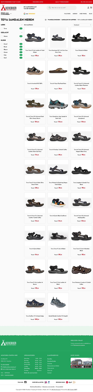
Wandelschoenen (54, 19)
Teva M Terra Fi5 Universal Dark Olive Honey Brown (35, 117)
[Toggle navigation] (6, 13)
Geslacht (5, 32)
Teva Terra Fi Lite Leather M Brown (35, 283)
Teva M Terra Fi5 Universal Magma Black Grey (81, 150)
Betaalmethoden (51, 361)
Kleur (3, 40)
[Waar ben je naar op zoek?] (50, 7)
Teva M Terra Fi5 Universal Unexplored (81, 117)
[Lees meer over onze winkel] (81, 363)
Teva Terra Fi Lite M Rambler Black (81, 249)
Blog (90, 13)
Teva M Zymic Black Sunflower (58, 215)
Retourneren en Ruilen (53, 365)
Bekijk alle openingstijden (30, 372)
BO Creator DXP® (72, 389)
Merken (75, 13)
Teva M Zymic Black (34, 248)
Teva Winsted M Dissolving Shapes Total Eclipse (58, 183)
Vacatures (67, 13)
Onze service (50, 368)
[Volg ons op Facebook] (25, 382)
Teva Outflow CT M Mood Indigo (35, 316)
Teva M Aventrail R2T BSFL (34, 83)
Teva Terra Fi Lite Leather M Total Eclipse (35, 51)
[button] (88, 8)
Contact (49, 372)
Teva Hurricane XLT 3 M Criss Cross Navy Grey (58, 51)
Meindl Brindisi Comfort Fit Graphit (58, 316)
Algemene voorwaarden (48, 386)
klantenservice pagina (79, 345)
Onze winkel (83, 13)
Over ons (49, 370)
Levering (49, 363)
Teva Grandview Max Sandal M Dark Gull (58, 117)
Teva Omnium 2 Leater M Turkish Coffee (81, 283)
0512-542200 (5, 364)
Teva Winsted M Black (81, 50)
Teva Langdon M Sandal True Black (81, 183)
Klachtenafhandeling (35, 386)
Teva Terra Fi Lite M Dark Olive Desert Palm (35, 183)
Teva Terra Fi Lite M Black (58, 248)
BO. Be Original (56, 389)
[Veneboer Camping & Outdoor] (8, 7)
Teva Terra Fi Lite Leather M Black (58, 283)
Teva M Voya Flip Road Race (58, 83)
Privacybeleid (59, 386)
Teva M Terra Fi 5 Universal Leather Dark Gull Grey (34, 150)
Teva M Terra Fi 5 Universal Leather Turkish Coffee (34, 216)
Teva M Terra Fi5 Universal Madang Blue (81, 216)
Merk (3, 25)
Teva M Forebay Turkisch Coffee (58, 149)
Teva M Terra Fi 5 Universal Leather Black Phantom (81, 84)
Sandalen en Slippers (69, 19)
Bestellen (49, 358)
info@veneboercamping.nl (9, 367)
